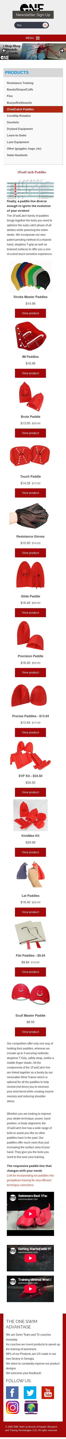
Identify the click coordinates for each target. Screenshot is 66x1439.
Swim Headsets (17, 155)
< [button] (4, 50)
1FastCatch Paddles (20, 109)
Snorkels (13, 122)
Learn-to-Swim (16, 135)
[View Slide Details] (33, 51)
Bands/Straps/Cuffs (20, 89)
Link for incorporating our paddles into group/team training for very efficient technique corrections (30, 1180)
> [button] (61, 50)
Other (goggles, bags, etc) (24, 148)
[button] (30, 38)
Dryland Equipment (20, 128)
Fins (10, 96)
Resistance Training (20, 83)
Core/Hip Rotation (19, 115)
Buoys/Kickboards (19, 102)
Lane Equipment (18, 142)
